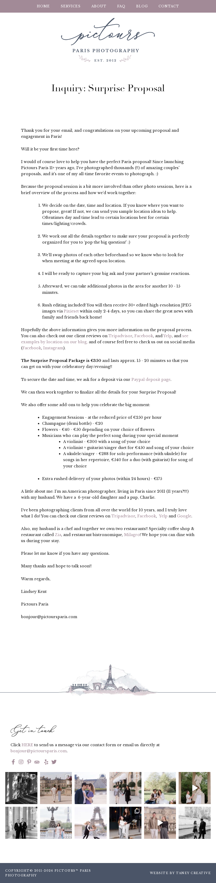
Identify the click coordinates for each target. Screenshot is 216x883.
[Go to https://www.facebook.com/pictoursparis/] (13, 762)
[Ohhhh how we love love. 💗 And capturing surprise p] (56, 788)
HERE (27, 745)
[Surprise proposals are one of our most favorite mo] (160, 823)
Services (71, 6)
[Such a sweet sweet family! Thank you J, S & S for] (56, 823)
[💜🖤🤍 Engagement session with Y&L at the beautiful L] (91, 788)
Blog (142, 6)
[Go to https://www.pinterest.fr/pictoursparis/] (29, 762)
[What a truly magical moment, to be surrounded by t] (21, 788)
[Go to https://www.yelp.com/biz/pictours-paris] (45, 762)
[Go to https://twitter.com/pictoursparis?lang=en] (54, 762)
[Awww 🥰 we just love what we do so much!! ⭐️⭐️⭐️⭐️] (91, 823)
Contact (169, 6)
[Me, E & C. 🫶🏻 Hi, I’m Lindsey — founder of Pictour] (125, 823)
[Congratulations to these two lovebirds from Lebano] (195, 823)
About (98, 6)
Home (43, 6)
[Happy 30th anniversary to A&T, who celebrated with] (21, 823)
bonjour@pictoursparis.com (39, 751)
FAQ (121, 6)
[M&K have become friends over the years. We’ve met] (125, 788)
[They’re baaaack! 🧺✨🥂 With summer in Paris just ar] (160, 788)
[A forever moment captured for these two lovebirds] (195, 788)
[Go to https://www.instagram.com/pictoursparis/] (21, 762)
